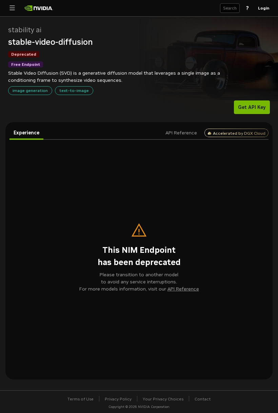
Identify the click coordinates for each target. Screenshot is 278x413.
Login (263, 8)
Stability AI (24, 29)
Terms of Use (80, 398)
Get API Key (252, 107)
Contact (203, 398)
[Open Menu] (12, 8)
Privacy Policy (118, 398)
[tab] (26, 133)
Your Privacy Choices (163, 398)
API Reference (183, 289)
